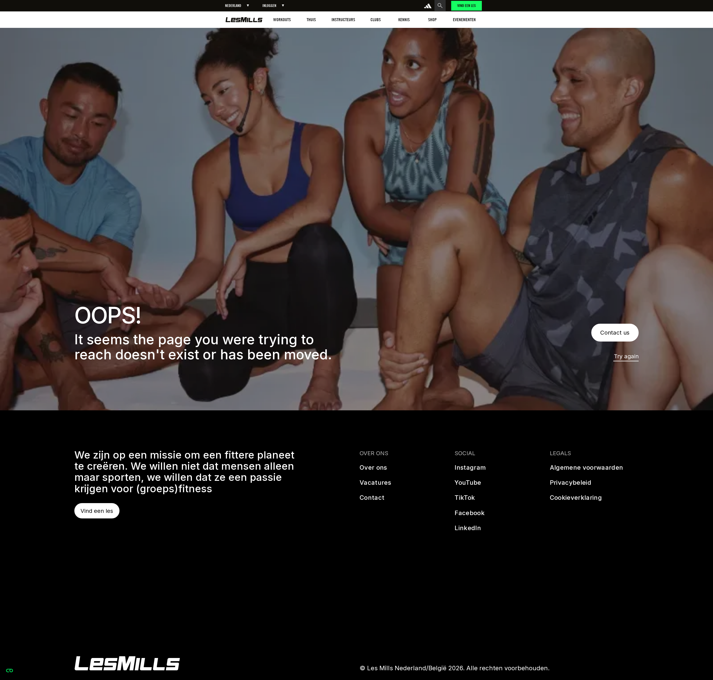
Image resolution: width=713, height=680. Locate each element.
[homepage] (244, 19)
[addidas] (427, 5)
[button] (237, 5)
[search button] (440, 5)
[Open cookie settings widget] (9, 670)
